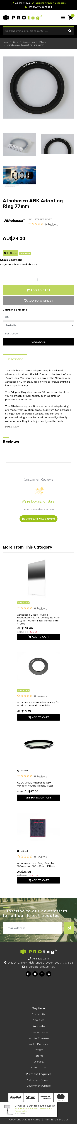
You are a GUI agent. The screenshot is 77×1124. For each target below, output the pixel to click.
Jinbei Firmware (38, 1032)
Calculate (38, 341)
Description (14, 359)
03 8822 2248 (40, 958)
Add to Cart (40, 290)
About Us (38, 1019)
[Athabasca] (14, 221)
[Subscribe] (69, 928)
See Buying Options (38, 797)
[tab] (15, 358)
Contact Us (38, 1014)
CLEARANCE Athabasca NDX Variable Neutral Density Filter (35, 784)
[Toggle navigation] (63, 17)
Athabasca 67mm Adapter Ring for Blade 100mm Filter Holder (38, 704)
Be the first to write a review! (38, 518)
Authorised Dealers (38, 1080)
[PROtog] (22, 17)
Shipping (38, 1061)
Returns (38, 1055)
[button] (38, 300)
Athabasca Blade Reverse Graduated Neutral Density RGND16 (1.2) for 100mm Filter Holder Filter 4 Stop (38, 619)
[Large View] (19, 143)
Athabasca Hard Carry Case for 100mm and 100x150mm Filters (36, 864)
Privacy (39, 1049)
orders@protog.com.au (40, 966)
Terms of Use (39, 1067)
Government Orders (39, 1085)
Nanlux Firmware (38, 1044)
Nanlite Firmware (38, 1038)
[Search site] (70, 31)
